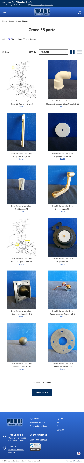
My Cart (60, 419)
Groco (11, 21)
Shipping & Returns (37, 422)
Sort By (32, 52)
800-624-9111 (41, 440)
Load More (42, 392)
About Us (60, 426)
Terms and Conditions (38, 426)
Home (4, 21)
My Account (34, 419)
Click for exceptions (38, 5)
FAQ (58, 422)
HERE (9, 39)
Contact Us (49, 5)
